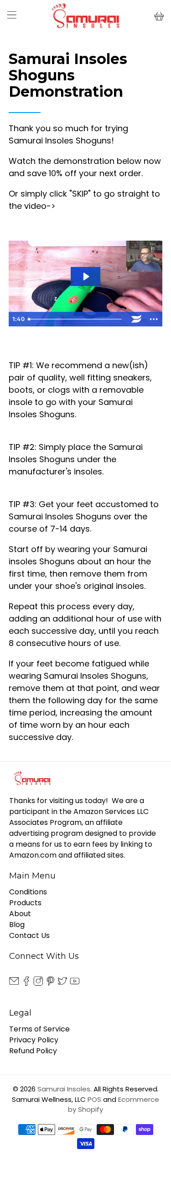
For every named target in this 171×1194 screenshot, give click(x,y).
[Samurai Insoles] (86, 16)
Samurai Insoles (63, 1089)
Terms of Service (39, 1029)
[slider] (76, 319)
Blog (17, 924)
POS (94, 1099)
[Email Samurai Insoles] (14, 983)
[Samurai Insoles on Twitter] (62, 983)
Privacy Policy (33, 1040)
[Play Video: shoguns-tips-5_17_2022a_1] (86, 276)
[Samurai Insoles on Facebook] (26, 983)
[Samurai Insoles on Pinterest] (51, 983)
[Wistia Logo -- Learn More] (136, 319)
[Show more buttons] (153, 319)
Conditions (28, 892)
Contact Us (29, 935)
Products (25, 903)
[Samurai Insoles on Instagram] (38, 983)
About (20, 913)
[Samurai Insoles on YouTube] (75, 983)
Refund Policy (33, 1051)
